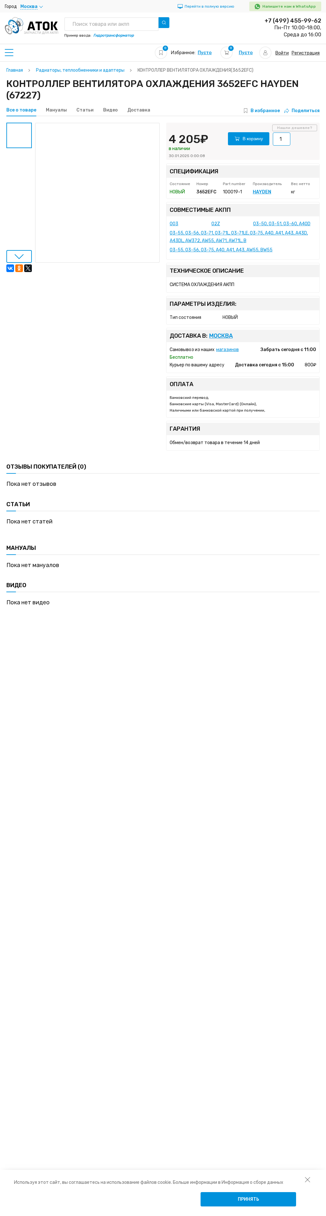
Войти (282, 53)
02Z (215, 224)
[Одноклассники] (19, 268)
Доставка (138, 110)
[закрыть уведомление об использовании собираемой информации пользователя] (307, 1179)
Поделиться (306, 110)
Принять (248, 1199)
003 (174, 224)
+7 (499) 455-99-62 (293, 20)
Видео (110, 110)
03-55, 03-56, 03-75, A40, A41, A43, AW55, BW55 (221, 250)
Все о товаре (21, 110)
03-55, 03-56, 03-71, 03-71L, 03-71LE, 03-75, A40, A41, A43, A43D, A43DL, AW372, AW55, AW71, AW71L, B (239, 236)
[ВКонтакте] (10, 268)
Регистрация (306, 53)
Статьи (85, 110)
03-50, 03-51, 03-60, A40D (281, 224)
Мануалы (56, 110)
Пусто (205, 52)
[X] (28, 268)
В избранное (265, 110)
